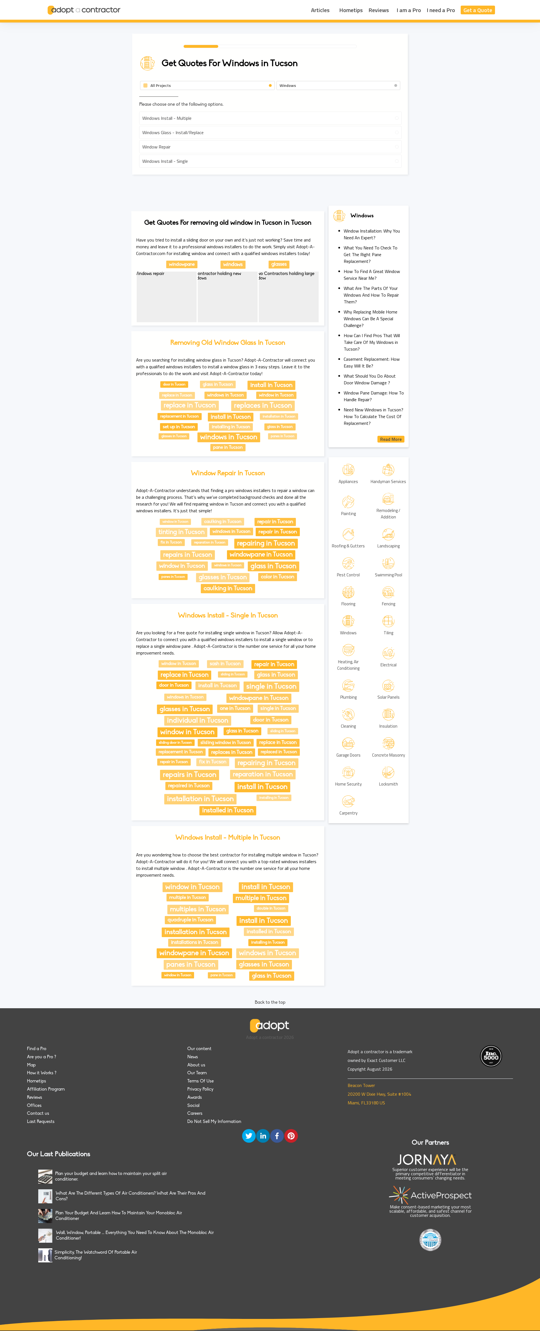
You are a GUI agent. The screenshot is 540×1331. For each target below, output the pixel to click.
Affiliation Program (46, 1089)
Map (31, 1065)
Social (193, 1106)
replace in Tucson (177, 395)
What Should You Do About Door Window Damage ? (370, 379)
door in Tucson (174, 384)
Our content (199, 1049)
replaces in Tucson (263, 406)
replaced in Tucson (279, 752)
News (192, 1057)
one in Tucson (235, 708)
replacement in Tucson (179, 416)
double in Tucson (271, 908)
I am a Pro (409, 10)
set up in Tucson (179, 427)
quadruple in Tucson (190, 920)
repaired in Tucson (189, 786)
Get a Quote (478, 10)
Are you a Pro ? (41, 1057)
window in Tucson (276, 395)
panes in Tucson (282, 436)
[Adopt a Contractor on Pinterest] (291, 1136)
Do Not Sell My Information (214, 1122)
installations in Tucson (194, 942)
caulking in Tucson (222, 521)
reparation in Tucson (209, 542)
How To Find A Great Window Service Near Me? (372, 274)
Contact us (38, 1113)
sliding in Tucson (233, 674)
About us (196, 1065)
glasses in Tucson (173, 436)
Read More (391, 439)
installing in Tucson (231, 427)
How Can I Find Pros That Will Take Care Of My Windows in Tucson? (372, 342)
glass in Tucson (218, 384)
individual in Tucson (197, 720)
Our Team (197, 1073)
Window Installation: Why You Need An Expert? (372, 234)
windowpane (182, 264)
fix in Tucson (171, 542)
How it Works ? (41, 1073)
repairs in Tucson (187, 555)
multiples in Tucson (198, 909)
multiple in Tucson (187, 897)
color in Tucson (277, 577)
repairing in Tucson (266, 543)
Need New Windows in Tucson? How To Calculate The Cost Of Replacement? (373, 416)
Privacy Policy (200, 1089)
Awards (194, 1097)
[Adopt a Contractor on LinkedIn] (263, 1136)
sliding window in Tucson (226, 742)
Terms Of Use (200, 1081)
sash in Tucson (225, 664)
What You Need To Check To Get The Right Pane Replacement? (370, 254)
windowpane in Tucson (261, 555)
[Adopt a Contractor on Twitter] (249, 1136)
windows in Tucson (225, 395)
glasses (279, 264)
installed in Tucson (227, 810)
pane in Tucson (228, 447)
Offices (34, 1106)
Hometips (351, 10)
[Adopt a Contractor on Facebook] (277, 1136)
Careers (194, 1113)
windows (233, 264)
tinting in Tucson (181, 532)
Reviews (378, 10)
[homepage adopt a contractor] (84, 10)
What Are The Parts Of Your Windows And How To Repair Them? (371, 295)
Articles (320, 10)
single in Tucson (271, 687)
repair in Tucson (275, 522)
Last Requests (41, 1122)
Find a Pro (36, 1049)
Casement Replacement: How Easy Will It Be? (372, 362)
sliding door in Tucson (175, 743)
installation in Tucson (279, 416)
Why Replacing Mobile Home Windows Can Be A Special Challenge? (370, 318)
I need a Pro (441, 10)
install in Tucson (271, 385)
